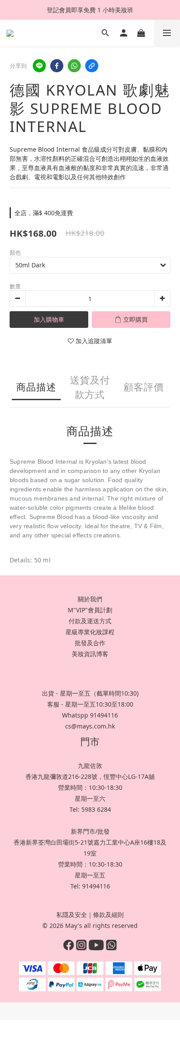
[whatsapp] (74, 65)
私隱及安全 (71, 914)
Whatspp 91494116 (90, 715)
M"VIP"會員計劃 (90, 610)
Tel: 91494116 (90, 886)
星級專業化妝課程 (90, 632)
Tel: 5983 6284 (90, 809)
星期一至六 (90, 798)
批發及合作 (90, 643)
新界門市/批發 (90, 831)
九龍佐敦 (90, 765)
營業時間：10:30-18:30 (90, 787)
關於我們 (90, 599)
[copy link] (91, 65)
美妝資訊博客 (90, 654)
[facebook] (56, 65)
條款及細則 (108, 914)
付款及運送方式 (90, 621)
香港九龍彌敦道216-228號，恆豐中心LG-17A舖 (90, 776)
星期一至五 (90, 875)
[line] (39, 65)
